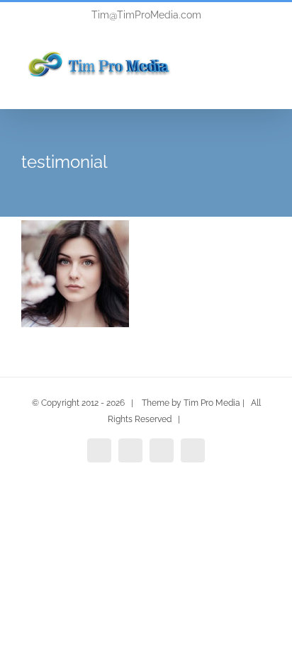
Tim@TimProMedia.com (146, 15)
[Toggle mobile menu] (265, 79)
